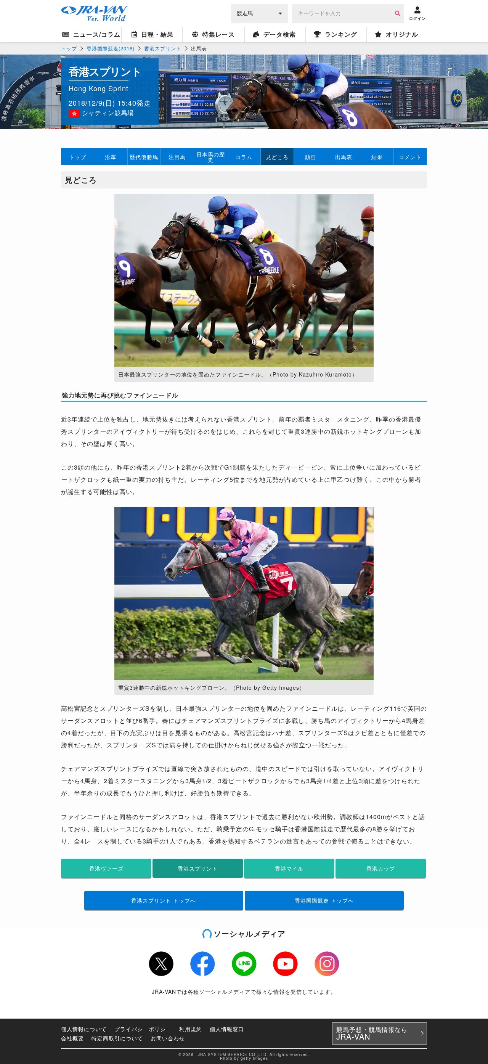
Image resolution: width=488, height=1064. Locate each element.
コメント (410, 157)
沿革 (110, 157)
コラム (243, 157)
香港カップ (380, 868)
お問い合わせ (168, 1038)
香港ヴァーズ (106, 868)
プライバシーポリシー (143, 1029)
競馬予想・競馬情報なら (372, 1033)
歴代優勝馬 (144, 157)
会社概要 (72, 1038)
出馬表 (343, 157)
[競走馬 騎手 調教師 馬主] (259, 12)
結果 (377, 157)
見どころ (277, 157)
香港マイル (289, 868)
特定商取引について (117, 1038)
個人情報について (84, 1029)
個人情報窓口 (227, 1029)
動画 (310, 157)
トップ (69, 48)
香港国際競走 (324, 900)
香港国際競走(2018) (111, 48)
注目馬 (177, 157)
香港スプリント (162, 48)
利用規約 (190, 1029)
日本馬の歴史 (210, 156)
